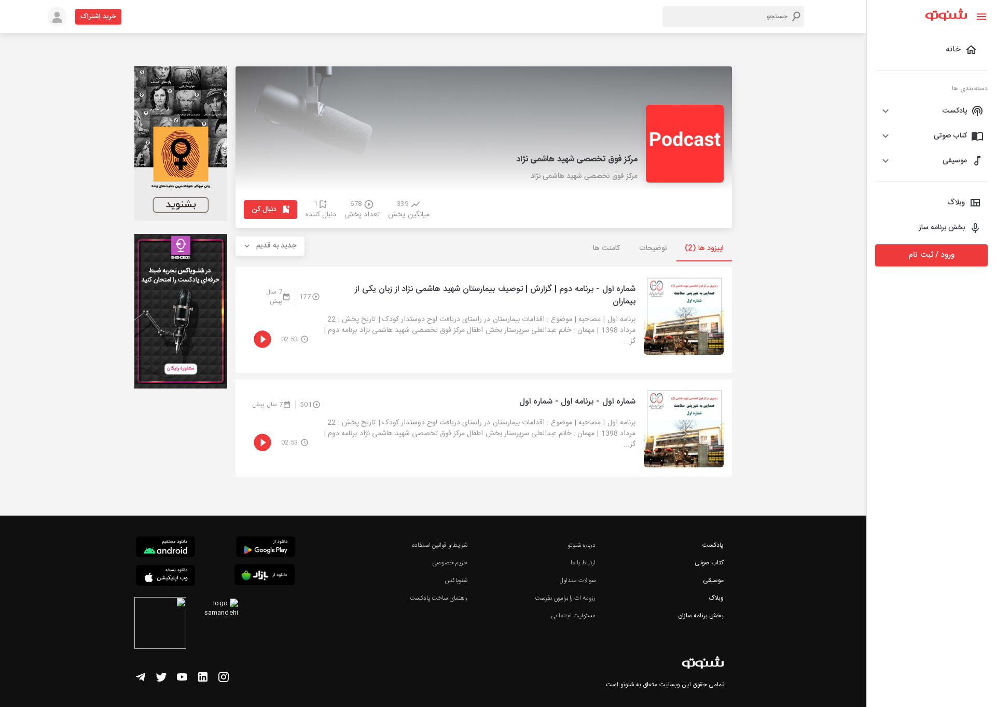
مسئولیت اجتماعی (573, 615)
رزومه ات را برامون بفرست (565, 598)
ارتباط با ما (583, 562)
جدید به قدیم (276, 246)
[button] (931, 111)
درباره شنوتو (582, 545)
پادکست (713, 545)
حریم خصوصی (449, 562)
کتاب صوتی (709, 562)
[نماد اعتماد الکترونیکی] (160, 624)
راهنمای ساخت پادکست (438, 598)
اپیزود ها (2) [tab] (704, 248)
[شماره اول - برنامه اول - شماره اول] (484, 428)
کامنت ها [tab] (606, 248)
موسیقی (713, 580)
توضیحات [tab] (653, 248)
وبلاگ (716, 598)
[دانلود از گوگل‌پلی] (265, 548)
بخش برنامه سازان (701, 615)
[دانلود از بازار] (264, 576)
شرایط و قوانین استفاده (439, 545)
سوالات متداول (578, 580)
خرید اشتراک (98, 16)
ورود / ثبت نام (931, 254)
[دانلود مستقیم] (165, 548)
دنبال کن (264, 209)
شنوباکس (456, 580)
